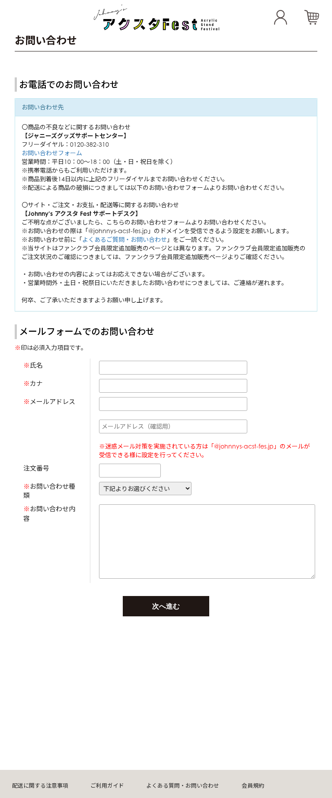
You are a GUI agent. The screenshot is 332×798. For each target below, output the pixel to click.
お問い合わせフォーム (52, 153)
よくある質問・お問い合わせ (182, 785)
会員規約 (253, 785)
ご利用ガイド (107, 785)
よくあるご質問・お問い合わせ (124, 239)
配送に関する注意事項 (40, 785)
